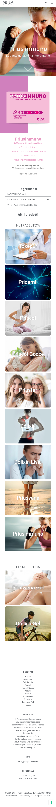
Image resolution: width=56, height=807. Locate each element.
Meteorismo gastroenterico (28, 730)
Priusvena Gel (28, 702)
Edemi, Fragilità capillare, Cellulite (28, 744)
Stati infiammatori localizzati (28, 722)
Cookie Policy (24, 796)
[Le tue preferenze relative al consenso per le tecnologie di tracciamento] (51, 802)
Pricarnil (28, 691)
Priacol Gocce (28, 688)
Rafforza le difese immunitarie (28, 739)
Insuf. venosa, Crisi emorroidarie (28, 742)
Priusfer (28, 693)
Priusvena (28, 699)
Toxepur (28, 705)
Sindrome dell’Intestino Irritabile (28, 727)
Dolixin (28, 676)
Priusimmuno (28, 696)
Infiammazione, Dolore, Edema (28, 719)
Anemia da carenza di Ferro (28, 736)
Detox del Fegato (28, 747)
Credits (35, 796)
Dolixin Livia (28, 682)
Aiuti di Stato (44, 796)
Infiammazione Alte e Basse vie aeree (28, 725)
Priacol (28, 685)
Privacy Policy (11, 796)
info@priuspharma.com (28, 761)
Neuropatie (28, 733)
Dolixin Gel (28, 679)
